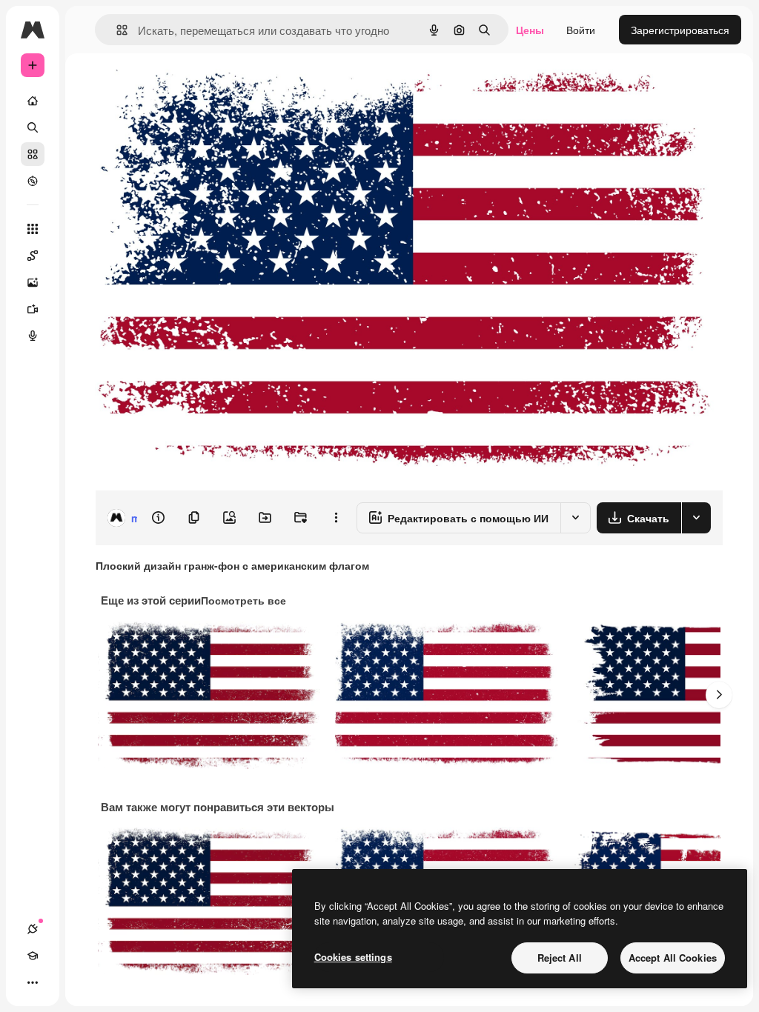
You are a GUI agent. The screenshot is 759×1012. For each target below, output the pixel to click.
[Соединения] (32, 929)
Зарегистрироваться (680, 29)
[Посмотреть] (32, 181)
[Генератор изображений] (32, 282)
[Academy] (32, 956)
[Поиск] (32, 127)
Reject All (559, 958)
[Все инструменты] (32, 229)
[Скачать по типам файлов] (696, 517)
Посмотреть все (243, 600)
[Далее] (719, 695)
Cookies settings (353, 957)
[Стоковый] (32, 154)
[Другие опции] (336, 518)
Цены (530, 29)
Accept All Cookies (673, 958)
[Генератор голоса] (32, 335)
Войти (580, 29)
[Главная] (32, 101)
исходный (194, 87)
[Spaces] (32, 255)
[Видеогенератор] (32, 309)
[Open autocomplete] (116, 30)
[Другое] (32, 982)
